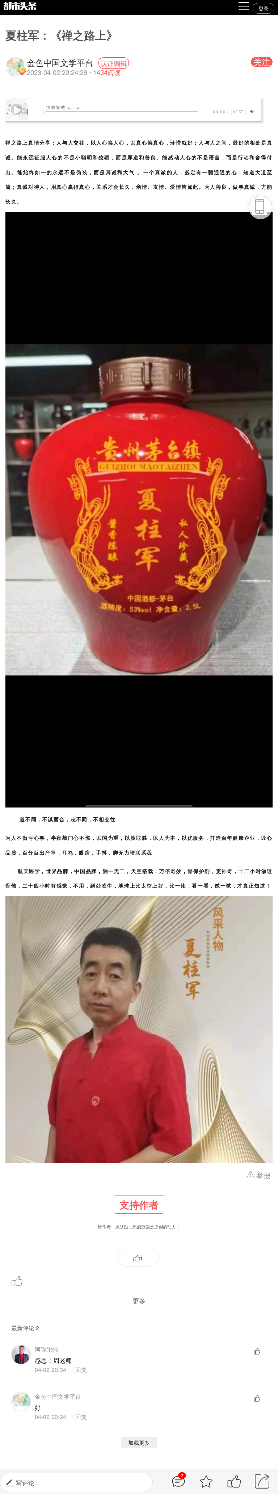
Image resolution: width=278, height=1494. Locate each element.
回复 (80, 1369)
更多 (139, 1300)
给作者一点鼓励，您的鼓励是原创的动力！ (139, 1214)
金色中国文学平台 (58, 1396)
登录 (263, 8)
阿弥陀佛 (46, 1349)
